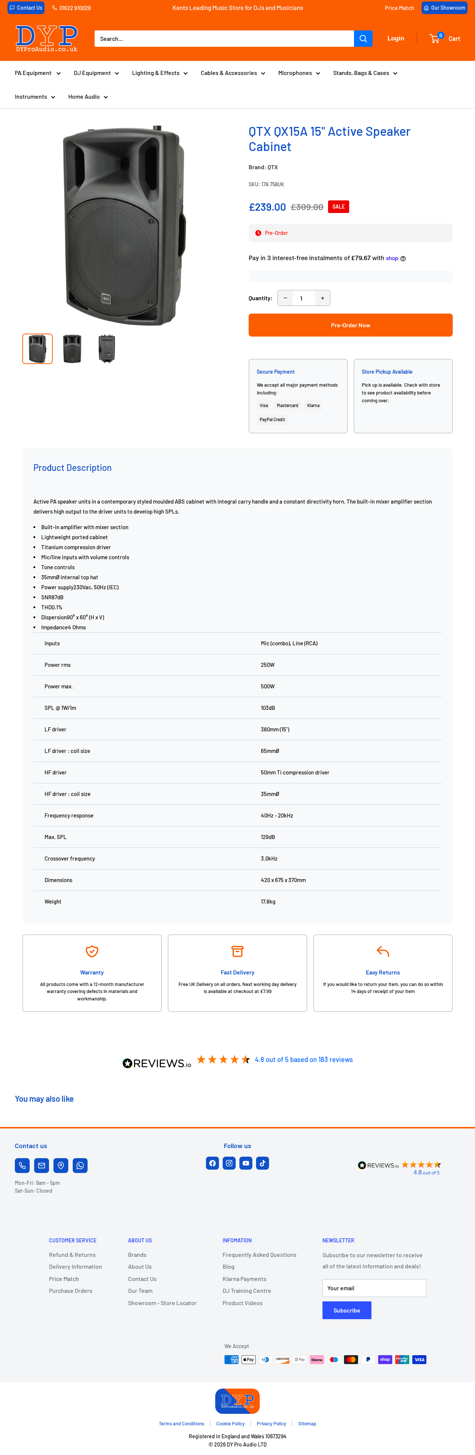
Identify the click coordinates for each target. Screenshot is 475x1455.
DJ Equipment (92, 72)
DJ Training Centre (247, 1290)
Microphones (295, 72)
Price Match (399, 7)
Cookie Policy (230, 1423)
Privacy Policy (271, 1423)
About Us (140, 1266)
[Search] (363, 38)
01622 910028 (75, 7)
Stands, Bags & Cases (361, 72)
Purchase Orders (70, 1290)
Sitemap (307, 1423)
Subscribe (347, 1310)
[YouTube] (245, 1163)
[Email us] (41, 1165)
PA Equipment (34, 72)
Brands (137, 1254)
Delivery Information (75, 1266)
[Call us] (22, 1165)
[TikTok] (262, 1163)
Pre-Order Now (350, 324)
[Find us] (60, 1165)
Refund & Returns (72, 1254)
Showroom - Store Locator (162, 1302)
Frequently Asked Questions (260, 1254)
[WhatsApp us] (80, 1165)
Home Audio (84, 96)
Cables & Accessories (229, 72)
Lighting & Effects (156, 72)
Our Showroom (448, 7)
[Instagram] (229, 1163)
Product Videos (243, 1302)
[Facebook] (212, 1163)
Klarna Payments (244, 1278)
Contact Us (29, 7)
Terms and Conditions (181, 1423)
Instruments (31, 96)
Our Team (140, 1290)
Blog (229, 1266)
